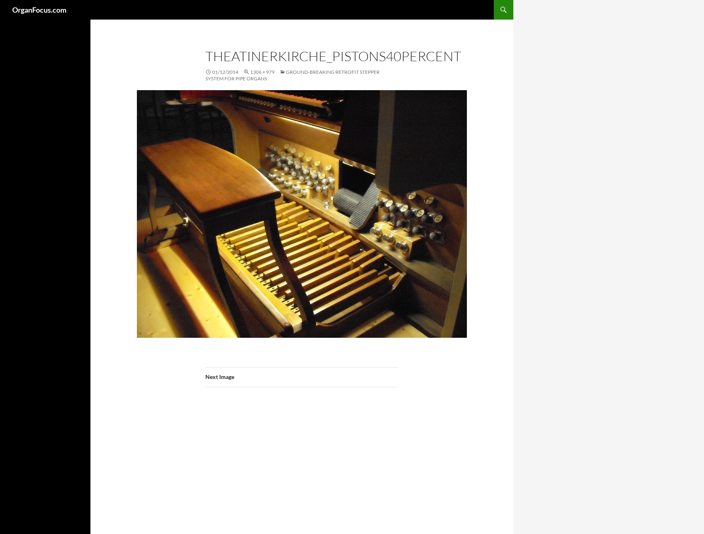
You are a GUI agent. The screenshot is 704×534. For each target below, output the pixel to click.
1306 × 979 (262, 72)
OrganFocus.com (39, 9)
